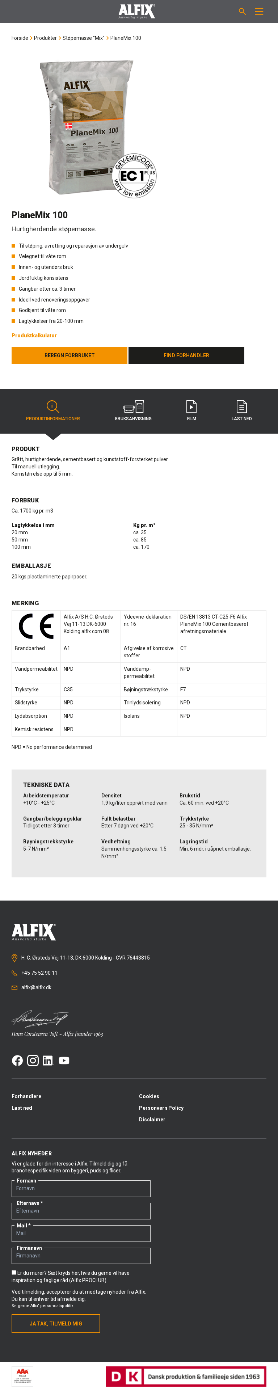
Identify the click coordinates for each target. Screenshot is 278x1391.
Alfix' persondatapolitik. (52, 1305)
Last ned (22, 1108)
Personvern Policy (161, 1108)
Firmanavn (29, 1248)
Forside (20, 38)
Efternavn (28, 1203)
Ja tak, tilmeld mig (56, 1324)
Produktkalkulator (34, 335)
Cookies (149, 1096)
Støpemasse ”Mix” (84, 38)
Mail (22, 1225)
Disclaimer (152, 1119)
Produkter (45, 38)
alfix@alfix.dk (35, 987)
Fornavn (26, 1181)
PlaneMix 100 (125, 38)
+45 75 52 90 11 (39, 973)
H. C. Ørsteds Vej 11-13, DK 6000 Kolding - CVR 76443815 (85, 958)
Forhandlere (26, 1096)
